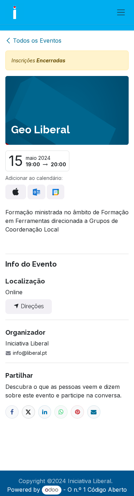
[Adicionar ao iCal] (15, 192)
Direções (31, 306)
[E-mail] (93, 412)
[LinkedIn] (44, 412)
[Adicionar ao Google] (55, 192)
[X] (28, 412)
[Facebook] (12, 412)
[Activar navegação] (121, 12)
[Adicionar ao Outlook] (36, 192)
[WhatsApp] (61, 412)
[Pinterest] (77, 412)
